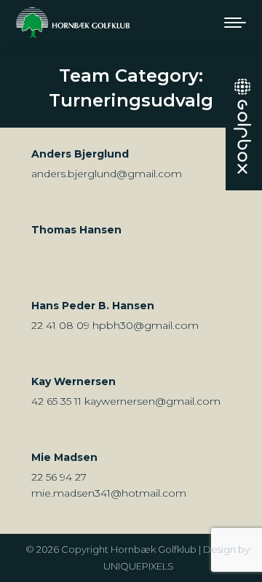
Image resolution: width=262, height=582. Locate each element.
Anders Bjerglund (80, 153)
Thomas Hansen (76, 229)
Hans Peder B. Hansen (92, 305)
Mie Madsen (64, 457)
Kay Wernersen (73, 381)
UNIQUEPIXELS (138, 566)
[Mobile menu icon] (235, 22)
